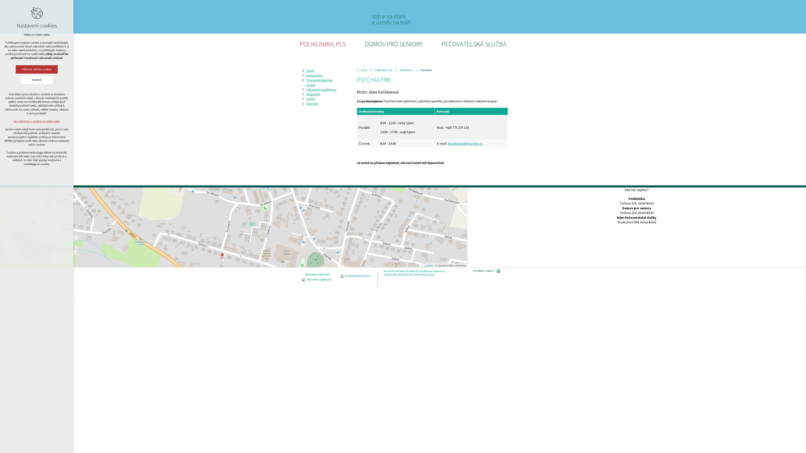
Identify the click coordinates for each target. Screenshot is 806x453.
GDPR (310, 99)
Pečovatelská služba (474, 44)
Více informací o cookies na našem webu (37, 121)
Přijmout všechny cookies (36, 69)
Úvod (364, 70)
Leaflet (429, 265)
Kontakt (312, 104)
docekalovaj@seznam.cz (465, 143)
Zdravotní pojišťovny (321, 89)
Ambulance (405, 70)
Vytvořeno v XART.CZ (483, 270)
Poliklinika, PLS (323, 44)
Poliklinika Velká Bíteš (328, 16)
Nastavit (36, 80)
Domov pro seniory (394, 44)
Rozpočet (313, 94)
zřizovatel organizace (317, 274)
